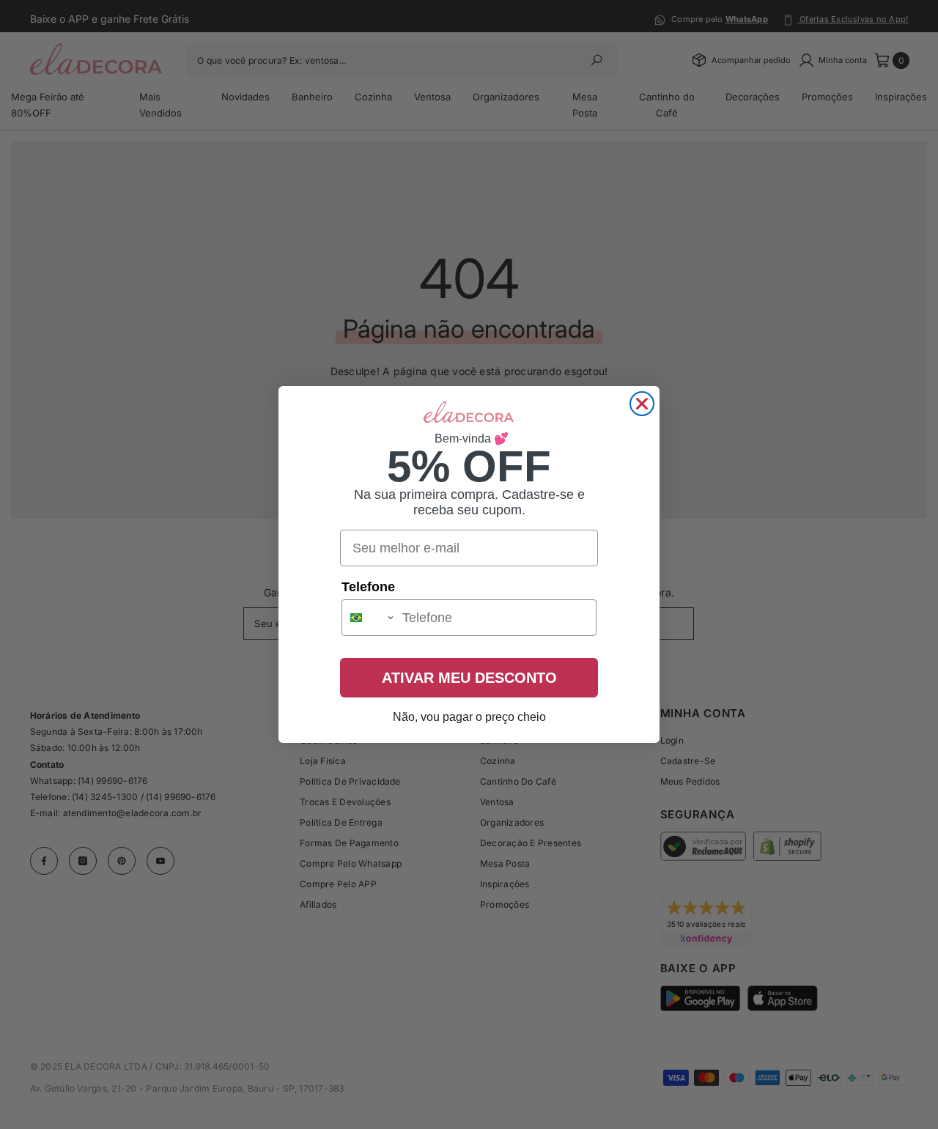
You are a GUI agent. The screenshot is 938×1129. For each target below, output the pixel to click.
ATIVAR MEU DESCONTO (469, 678)
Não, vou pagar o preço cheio (469, 717)
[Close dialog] (642, 403)
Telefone (368, 587)
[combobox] (368, 617)
